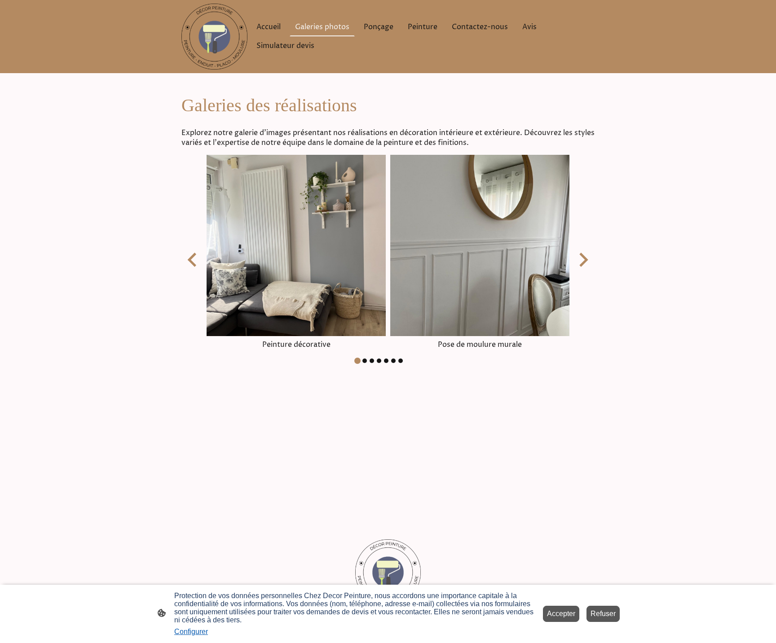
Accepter (561, 613)
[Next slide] (582, 259)
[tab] (357, 361)
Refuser (603, 613)
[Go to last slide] (192, 259)
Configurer (191, 631)
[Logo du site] (214, 37)
